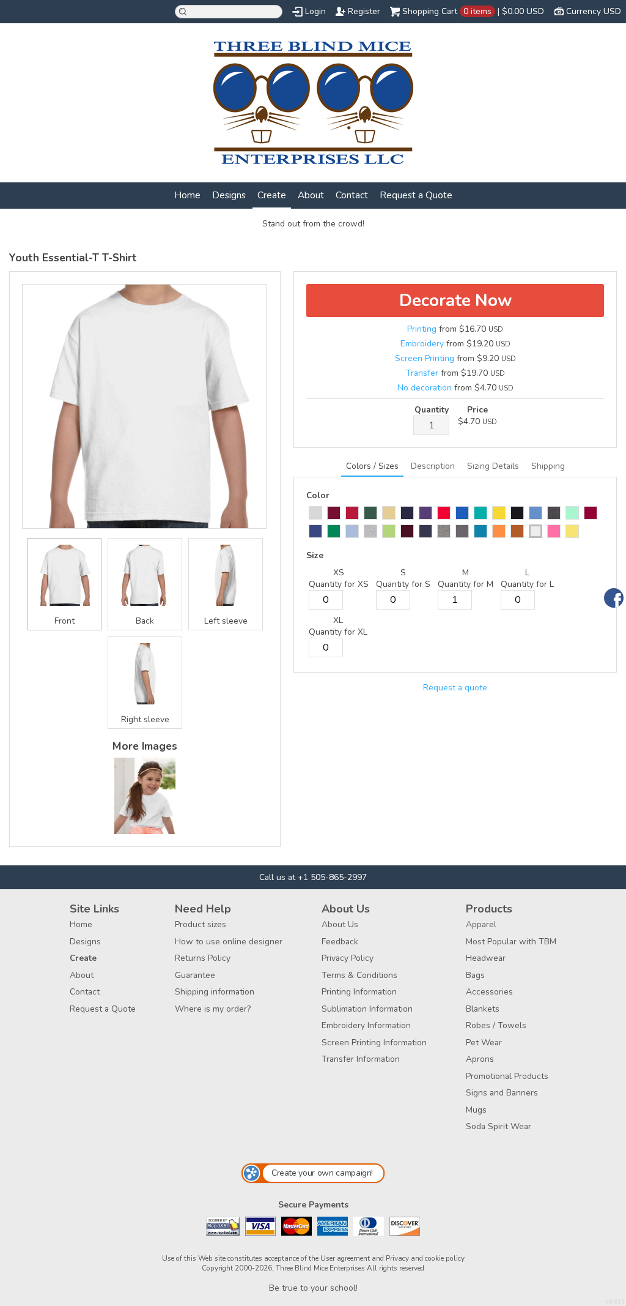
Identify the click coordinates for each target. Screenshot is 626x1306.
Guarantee (195, 975)
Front (64, 621)
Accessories (489, 992)
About (311, 194)
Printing (421, 329)
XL (338, 620)
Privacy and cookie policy (425, 1258)
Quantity (431, 410)
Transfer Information (361, 1059)
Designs (229, 194)
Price (477, 410)
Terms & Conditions (359, 975)
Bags (475, 975)
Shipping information (214, 992)
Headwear (486, 958)
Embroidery (422, 343)
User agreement (345, 1258)
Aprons (480, 1059)
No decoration (424, 388)
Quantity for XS (339, 584)
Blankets (482, 1009)
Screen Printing (424, 358)
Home (187, 194)
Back (145, 621)
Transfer (422, 373)
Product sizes (200, 924)
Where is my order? (213, 1009)
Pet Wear (484, 1042)
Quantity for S (403, 584)
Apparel (481, 924)
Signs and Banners (502, 1093)
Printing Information (359, 992)
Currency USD (593, 11)
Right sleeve (145, 719)
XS (338, 572)
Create (271, 194)
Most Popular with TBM (511, 941)
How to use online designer (228, 941)
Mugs (476, 1110)
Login (315, 11)
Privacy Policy (348, 958)
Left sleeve (226, 621)
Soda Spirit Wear (498, 1126)
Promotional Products (507, 1076)
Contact (352, 194)
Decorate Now (455, 300)
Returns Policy (202, 958)
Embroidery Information (366, 1025)
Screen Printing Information (374, 1042)
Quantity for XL (338, 632)
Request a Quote (416, 194)
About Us (340, 924)
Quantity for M (465, 584)
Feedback (340, 941)
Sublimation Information (367, 1009)
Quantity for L (527, 584)
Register (364, 11)
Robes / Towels (496, 1025)
